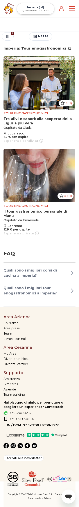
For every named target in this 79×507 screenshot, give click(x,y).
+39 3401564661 (22, 413)
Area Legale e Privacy (39, 498)
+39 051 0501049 (23, 419)
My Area (10, 354)
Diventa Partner (16, 364)
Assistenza (12, 379)
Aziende (10, 389)
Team (8, 333)
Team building (14, 395)
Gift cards (11, 384)
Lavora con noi (15, 339)
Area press (12, 328)
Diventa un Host (16, 359)
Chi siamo (11, 323)
